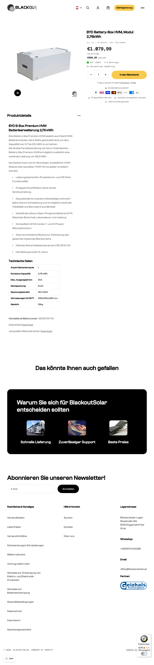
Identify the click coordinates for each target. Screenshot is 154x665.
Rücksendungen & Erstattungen (25, 545)
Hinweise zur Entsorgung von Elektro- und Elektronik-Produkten (24, 576)
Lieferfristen (14, 527)
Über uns (69, 536)
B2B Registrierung (124, 8)
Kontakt (68, 527)
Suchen (68, 517)
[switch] (144, 653)
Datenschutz (14, 611)
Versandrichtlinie (17, 536)
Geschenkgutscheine (19, 629)
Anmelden (68, 489)
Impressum (13, 620)
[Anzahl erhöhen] (105, 74)
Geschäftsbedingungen (20, 601)
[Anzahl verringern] (91, 74)
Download (27, 324)
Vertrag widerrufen (18, 563)
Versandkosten (16, 517)
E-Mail (133, 83)
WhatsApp (124, 83)
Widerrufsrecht (16, 554)
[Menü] (149, 635)
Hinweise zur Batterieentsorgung (18, 591)
